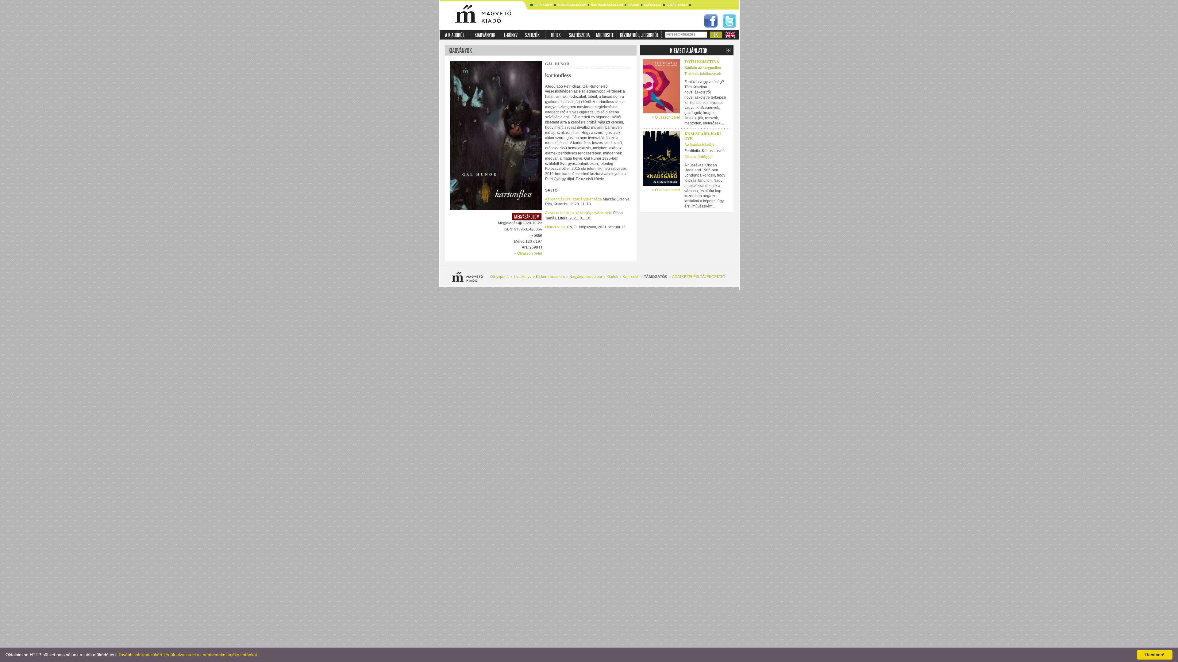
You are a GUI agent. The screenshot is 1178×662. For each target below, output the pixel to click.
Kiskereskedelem (571, 4)
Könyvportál (500, 277)
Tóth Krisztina (701, 61)
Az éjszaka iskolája (699, 144)
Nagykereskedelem (607, 4)
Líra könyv (544, 4)
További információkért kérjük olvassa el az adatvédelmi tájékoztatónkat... (189, 654)
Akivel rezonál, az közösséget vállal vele (579, 213)
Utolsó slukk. (555, 227)
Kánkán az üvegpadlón (702, 67)
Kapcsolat (653, 4)
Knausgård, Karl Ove (703, 136)
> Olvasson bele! (528, 253)
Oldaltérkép (677, 4)
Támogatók (656, 277)
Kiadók (633, 4)
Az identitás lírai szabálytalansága (574, 199)
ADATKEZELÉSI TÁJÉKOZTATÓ (698, 277)
